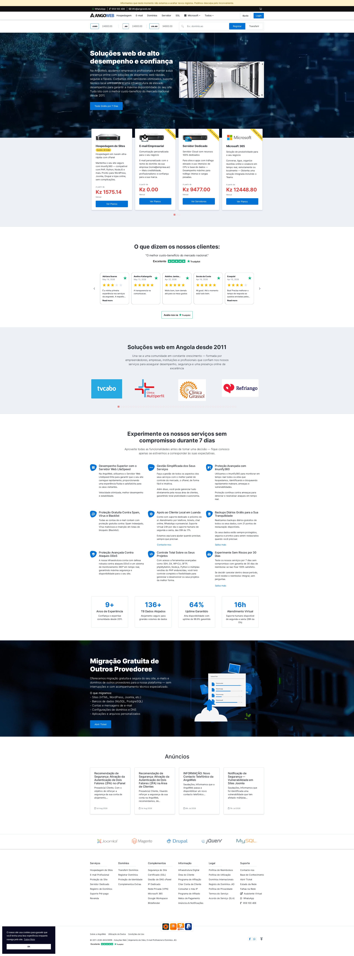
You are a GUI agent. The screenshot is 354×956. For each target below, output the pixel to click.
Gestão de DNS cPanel (159, 879)
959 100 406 (118, 8)
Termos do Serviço (218, 893)
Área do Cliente (186, 874)
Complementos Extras (129, 884)
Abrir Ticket (101, 724)
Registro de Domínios (101, 888)
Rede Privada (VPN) (158, 888)
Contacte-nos (247, 870)
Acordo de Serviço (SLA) (222, 898)
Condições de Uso (136, 934)
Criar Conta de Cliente (189, 884)
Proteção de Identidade (130, 879)
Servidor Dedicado (99, 884)
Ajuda (245, 15)
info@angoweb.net (141, 8)
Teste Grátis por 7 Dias (106, 106)
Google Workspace (157, 898)
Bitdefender (154, 903)
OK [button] (28, 946)
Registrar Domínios (128, 874)
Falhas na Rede (248, 888)
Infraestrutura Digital (188, 870)
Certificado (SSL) (157, 874)
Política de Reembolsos (221, 870)
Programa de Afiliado (189, 893)
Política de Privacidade (220, 888)
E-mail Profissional (99, 874)
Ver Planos (111, 203)
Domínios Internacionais (221, 879)
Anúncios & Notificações (190, 903)
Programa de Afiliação (189, 879)
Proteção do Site (98, 879)
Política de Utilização (220, 874)
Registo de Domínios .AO (221, 884)
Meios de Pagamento (189, 898)
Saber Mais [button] (29, 939)
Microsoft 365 (155, 893)
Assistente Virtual (253, 893)
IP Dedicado (154, 884)
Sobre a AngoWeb (98, 934)
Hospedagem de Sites (101, 870)
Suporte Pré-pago (99, 893)
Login (259, 15)
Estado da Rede (248, 884)
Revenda (94, 898)
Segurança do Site (157, 870)
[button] (174, 215)
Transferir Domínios (128, 870)
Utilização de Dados (117, 934)
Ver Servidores (198, 201)
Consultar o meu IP (188, 888)
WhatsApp (99, 8)
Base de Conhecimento (252, 874)
